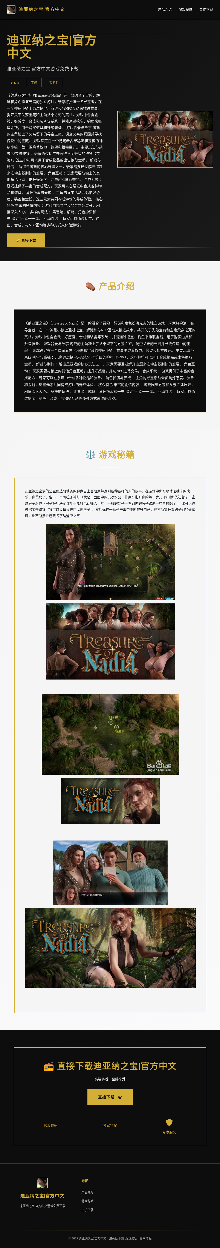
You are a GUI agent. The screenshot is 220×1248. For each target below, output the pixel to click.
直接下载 (206, 9)
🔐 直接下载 (26, 240)
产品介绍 (165, 9)
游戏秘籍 (185, 9)
